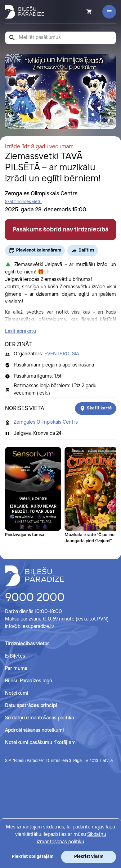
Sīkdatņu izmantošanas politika (39, 718)
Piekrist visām (88, 856)
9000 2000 (35, 597)
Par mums (16, 668)
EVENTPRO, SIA (61, 354)
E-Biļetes (15, 656)
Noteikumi (16, 693)
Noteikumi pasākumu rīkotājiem (40, 742)
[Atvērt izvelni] (109, 12)
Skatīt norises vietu (23, 202)
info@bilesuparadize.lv (29, 626)
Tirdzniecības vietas (27, 643)
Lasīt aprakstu (20, 331)
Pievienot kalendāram (38, 250)
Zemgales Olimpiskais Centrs (46, 422)
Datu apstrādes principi (31, 705)
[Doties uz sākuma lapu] (24, 12)
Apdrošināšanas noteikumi (34, 730)
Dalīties (86, 250)
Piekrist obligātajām (32, 856)
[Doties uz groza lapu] (81, 12)
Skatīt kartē (99, 408)
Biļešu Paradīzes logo (28, 681)
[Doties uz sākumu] (34, 575)
